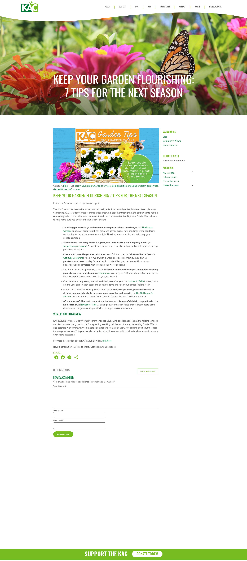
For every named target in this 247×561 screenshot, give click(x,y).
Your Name (58, 411)
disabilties (122, 186)
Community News (172, 141)
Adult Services (103, 186)
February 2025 (170, 177)
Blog (165, 136)
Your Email (58, 421)
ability (78, 186)
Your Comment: (59, 386)
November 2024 (171, 185)
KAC (70, 189)
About (107, 7)
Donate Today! (147, 554)
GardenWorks (60, 189)
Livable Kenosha (215, 7)
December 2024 (171, 181)
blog (114, 186)
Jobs (149, 7)
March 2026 (168, 173)
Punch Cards (165, 7)
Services (122, 7)
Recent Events (171, 156)
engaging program (137, 186)
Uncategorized (170, 145)
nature (76, 189)
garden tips (152, 186)
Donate (197, 7)
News (137, 7)
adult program (89, 186)
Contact (182, 7)
